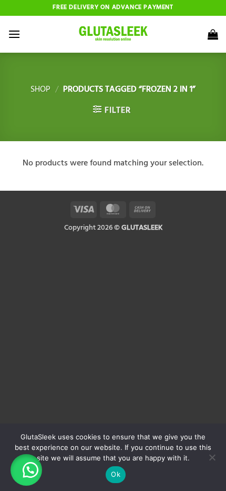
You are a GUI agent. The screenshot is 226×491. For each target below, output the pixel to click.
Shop (40, 89)
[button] (14, 34)
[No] (212, 460)
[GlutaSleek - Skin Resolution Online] (113, 34)
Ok (115, 474)
